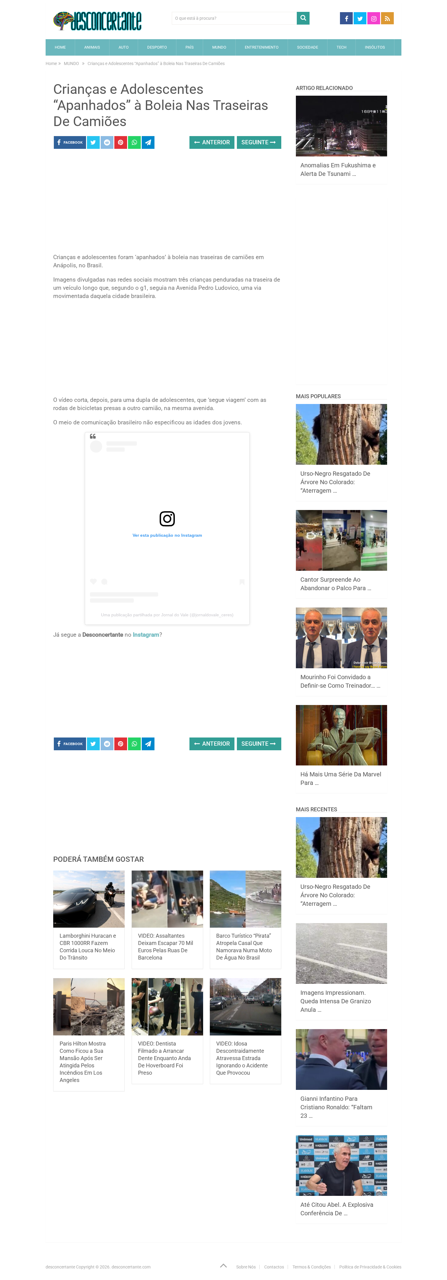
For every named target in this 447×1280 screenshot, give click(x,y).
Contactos (274, 1267)
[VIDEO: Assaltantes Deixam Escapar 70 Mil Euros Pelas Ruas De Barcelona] (167, 899)
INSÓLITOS (375, 47)
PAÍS (189, 47)
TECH (341, 47)
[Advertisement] (167, 202)
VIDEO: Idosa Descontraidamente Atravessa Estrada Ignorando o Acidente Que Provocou (242, 1058)
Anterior (215, 142)
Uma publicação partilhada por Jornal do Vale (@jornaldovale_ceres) (167, 614)
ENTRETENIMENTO (262, 47)
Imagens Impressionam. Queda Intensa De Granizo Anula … (335, 1001)
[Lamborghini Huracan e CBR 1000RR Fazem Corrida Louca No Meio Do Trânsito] (89, 899)
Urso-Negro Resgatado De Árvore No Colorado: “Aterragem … (335, 482)
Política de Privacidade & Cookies (370, 1267)
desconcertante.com (131, 1267)
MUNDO (219, 47)
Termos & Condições (312, 1267)
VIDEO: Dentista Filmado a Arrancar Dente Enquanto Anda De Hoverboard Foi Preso (164, 1058)
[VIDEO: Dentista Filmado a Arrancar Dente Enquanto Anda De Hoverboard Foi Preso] (167, 1006)
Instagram (146, 634)
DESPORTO (157, 47)
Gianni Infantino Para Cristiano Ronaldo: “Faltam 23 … (336, 1107)
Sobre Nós (246, 1267)
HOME (60, 47)
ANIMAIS (92, 47)
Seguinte (255, 142)
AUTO (124, 47)
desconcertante (60, 1267)
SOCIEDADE (307, 47)
